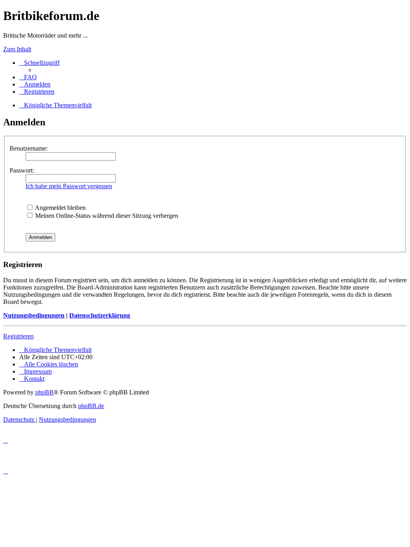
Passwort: (22, 170)
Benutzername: (29, 148)
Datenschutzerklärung (99, 315)
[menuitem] (28, 77)
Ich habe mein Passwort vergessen (69, 186)
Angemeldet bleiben (60, 207)
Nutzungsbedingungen (33, 315)
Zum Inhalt (17, 49)
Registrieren (18, 336)
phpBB (44, 392)
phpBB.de (91, 405)
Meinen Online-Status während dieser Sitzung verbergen (106, 215)
